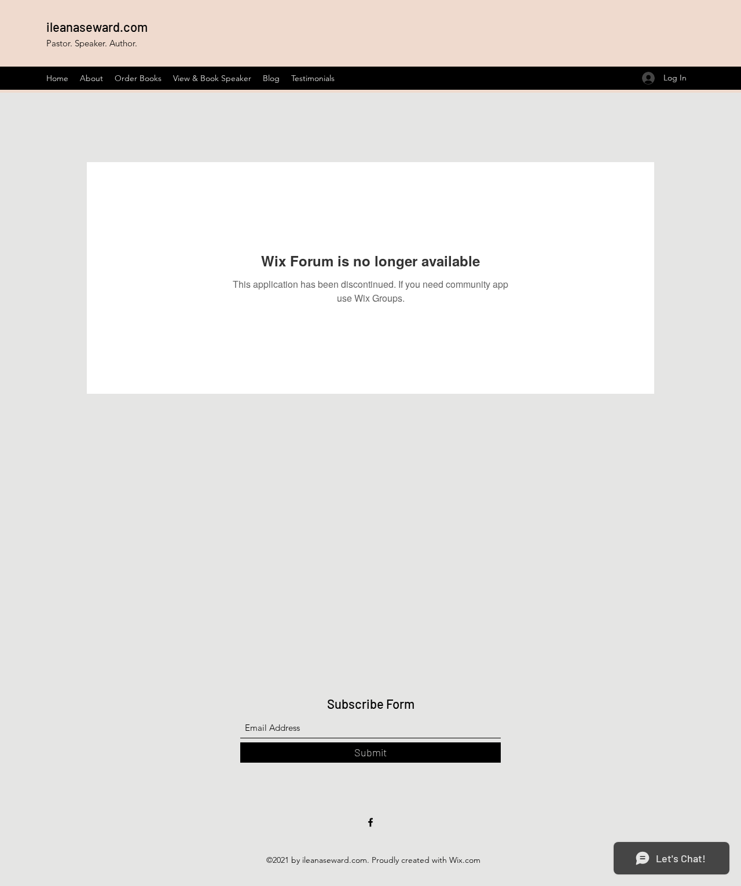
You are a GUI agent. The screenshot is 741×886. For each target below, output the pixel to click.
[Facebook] (370, 822)
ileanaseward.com (97, 26)
